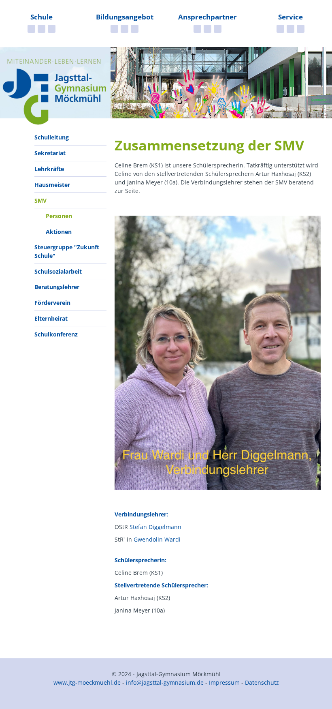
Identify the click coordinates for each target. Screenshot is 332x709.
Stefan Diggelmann (155, 527)
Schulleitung (51, 137)
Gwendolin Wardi (157, 539)
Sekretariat (50, 153)
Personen (59, 216)
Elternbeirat (51, 318)
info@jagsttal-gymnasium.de (165, 682)
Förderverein (52, 302)
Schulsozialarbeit (58, 271)
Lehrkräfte (49, 169)
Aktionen (59, 232)
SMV (40, 200)
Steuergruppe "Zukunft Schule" (66, 251)
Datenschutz (262, 682)
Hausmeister (52, 184)
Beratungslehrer (56, 287)
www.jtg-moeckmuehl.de (87, 682)
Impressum (224, 682)
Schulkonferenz (56, 334)
